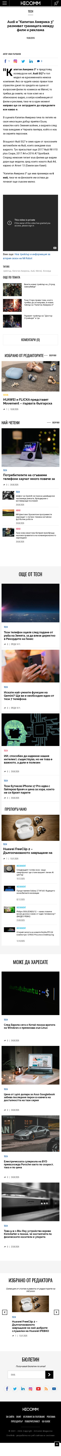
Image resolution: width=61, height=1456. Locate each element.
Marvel (38, 271)
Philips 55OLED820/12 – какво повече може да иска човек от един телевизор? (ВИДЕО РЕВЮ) (36, 916)
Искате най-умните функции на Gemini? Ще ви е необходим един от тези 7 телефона (29, 698)
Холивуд (47, 271)
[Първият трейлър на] (12, 321)
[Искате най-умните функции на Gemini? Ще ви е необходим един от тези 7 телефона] (31, 668)
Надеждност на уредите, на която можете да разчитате (29, 403)
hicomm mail (54, 1391)
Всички (52, 355)
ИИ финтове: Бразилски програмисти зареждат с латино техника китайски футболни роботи (34, 519)
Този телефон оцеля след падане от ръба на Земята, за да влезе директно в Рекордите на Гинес (29, 638)
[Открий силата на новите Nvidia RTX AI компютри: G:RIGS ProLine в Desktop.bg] (9, 932)
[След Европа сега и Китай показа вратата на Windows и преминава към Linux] (31, 996)
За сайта (10, 1419)
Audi (32, 271)
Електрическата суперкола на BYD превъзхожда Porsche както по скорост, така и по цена (28, 1166)
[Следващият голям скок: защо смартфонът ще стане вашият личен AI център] (9, 871)
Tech (30, 11)
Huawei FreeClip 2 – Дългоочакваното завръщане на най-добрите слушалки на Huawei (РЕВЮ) (29, 856)
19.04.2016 (30, 38)
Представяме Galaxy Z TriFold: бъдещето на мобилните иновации (36, 894)
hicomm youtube (38, 1391)
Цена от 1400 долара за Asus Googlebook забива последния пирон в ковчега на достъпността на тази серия (29, 1099)
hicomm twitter (15, 1391)
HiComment (21, 868)
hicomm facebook (7, 1391)
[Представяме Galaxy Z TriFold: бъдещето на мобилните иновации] (9, 891)
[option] (30, 500)
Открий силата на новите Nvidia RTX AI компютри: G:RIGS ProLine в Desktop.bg (35, 935)
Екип (18, 1419)
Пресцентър (17, 1423)
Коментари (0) (30, 340)
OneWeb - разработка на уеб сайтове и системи (30, 1438)
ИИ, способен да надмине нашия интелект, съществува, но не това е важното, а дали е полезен (28, 762)
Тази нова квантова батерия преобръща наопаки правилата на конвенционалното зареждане (36, 537)
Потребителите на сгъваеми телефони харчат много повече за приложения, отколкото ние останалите (29, 483)
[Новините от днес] (56, 3)
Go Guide (46, 1423)
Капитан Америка (20, 271)
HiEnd (18, 512)
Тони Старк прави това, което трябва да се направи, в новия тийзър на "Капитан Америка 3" (39, 302)
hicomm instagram (30, 1391)
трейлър (7, 271)
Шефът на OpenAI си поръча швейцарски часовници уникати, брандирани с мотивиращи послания (35, 500)
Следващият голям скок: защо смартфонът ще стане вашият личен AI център (35, 874)
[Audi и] (16, 61)
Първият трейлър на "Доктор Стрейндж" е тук (38, 317)
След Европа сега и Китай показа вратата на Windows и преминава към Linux (29, 1029)
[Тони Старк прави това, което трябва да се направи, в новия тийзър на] (12, 305)
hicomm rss (46, 1391)
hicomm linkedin (22, 1391)
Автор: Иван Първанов (12, 54)
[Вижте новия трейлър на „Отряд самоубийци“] (12, 289)
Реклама (51, 1419)
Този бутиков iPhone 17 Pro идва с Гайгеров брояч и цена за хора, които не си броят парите (29, 792)
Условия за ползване (34, 1419)
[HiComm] (30, 4)
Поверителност (32, 1423)
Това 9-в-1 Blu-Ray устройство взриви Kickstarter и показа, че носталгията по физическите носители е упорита (28, 1236)
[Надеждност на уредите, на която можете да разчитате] (31, 377)
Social (5, 397)
